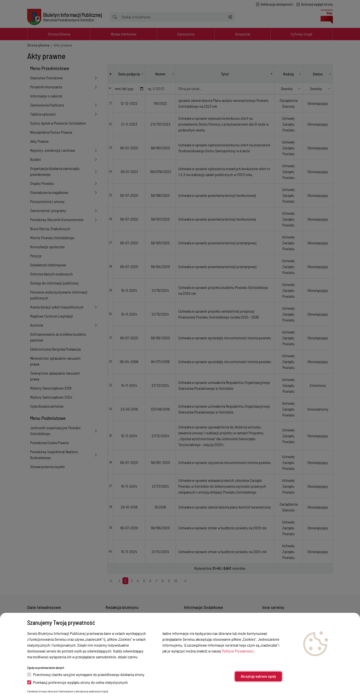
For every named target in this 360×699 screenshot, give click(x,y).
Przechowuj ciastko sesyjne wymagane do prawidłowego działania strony (88, 674)
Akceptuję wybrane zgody (258, 676)
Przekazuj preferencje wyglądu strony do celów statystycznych (80, 682)
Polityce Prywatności (237, 651)
